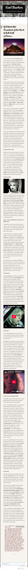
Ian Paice (9, 535)
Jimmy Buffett (11, 536)
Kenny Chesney (19, 538)
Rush (20, 546)
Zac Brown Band (16, 550)
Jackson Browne (15, 535)
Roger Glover (15, 546)
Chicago (20, 532)
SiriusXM (6, 547)
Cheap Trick (10, 532)
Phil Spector (12, 543)
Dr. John (10, 534)
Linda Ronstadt (10, 540)
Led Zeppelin (19, 539)
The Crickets (16, 548)
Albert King (10, 528)
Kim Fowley (7, 539)
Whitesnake (10, 550)
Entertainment (11, 525)
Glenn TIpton (15, 534)
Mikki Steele (13, 541)
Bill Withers (10, 529)
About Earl (13, 18)
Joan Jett (16, 536)
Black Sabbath (16, 529)
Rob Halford (12, 545)
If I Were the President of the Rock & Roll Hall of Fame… (13, 31)
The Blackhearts (10, 548)
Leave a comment (20, 526)
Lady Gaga (14, 539)
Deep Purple (14, 533)
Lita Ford (15, 540)
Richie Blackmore (18, 543)
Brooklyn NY (10, 531)
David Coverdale (8, 533)
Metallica (9, 541)
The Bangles (16, 547)
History (6, 527)
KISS (11, 539)
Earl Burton (14, 7)
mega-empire (17, 428)
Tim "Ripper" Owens (9, 549)
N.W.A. (18, 541)
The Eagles (22, 548)
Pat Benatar (20, 542)
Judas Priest (7, 538)
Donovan (6, 534)
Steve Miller (11, 547)
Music (9, 527)
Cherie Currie (15, 532)
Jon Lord (20, 536)
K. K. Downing (13, 538)
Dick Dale (19, 533)
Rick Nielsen (7, 545)
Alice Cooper (15, 528)
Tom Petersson (16, 549)
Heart (19, 534)
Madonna (20, 540)
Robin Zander (18, 545)
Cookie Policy (23, 564)
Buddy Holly (15, 531)
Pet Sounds (7, 543)
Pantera (16, 542)
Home (8, 18)
